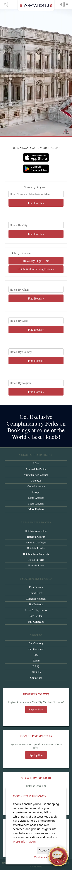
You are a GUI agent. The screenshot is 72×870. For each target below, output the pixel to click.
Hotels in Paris (36, 559)
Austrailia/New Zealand (36, 475)
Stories (36, 660)
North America (36, 497)
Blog (36, 654)
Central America (36, 486)
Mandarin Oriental (36, 598)
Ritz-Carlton (36, 616)
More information (24, 841)
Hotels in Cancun (36, 536)
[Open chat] (58, 856)
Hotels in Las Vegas (36, 542)
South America (36, 503)
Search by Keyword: (36, 187)
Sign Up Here (36, 755)
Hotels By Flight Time (36, 261)
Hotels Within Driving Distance (36, 269)
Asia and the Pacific (36, 469)
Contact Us (36, 677)
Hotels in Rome (36, 565)
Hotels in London (36, 548)
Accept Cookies (48, 850)
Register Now (36, 709)
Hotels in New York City (36, 554)
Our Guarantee (36, 649)
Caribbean (36, 480)
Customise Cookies (46, 857)
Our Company (36, 643)
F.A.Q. (36, 666)
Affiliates (36, 672)
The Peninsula (36, 604)
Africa (36, 463)
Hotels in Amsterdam (36, 531)
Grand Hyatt (36, 593)
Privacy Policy (36, 866)
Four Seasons (36, 587)
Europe (36, 492)
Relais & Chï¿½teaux (36, 610)
